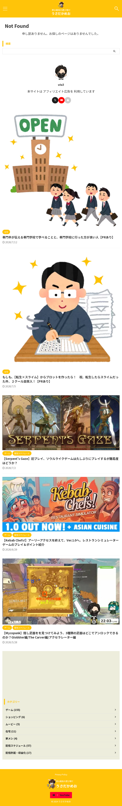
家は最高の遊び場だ (64, 781)
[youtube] (61, 100)
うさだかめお (61, 13)
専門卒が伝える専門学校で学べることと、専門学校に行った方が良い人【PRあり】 (58, 237)
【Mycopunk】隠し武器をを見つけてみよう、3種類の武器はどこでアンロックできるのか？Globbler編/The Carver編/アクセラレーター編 (60, 635)
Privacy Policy (61, 774)
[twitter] (55, 100)
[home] (68, 100)
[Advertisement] (61, 675)
